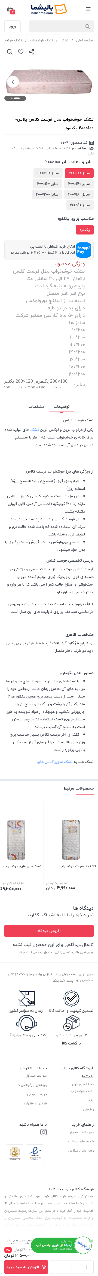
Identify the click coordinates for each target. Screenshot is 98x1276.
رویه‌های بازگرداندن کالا (31, 1085)
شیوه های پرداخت (81, 1141)
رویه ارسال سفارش (81, 1150)
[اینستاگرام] (43, 1132)
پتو (91, 1100)
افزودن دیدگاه (49, 930)
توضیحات (61, 406)
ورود (12, 26)
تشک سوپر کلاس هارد (55, 761)
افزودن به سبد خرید (23, 1266)
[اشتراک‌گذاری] (31, 51)
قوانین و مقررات (35, 1103)
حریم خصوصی (37, 1094)
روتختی (88, 1109)
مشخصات (36, 406)
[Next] (13, 82)
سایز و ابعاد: (82, 162)
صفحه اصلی (84, 40)
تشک (64, 40)
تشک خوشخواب (41, 40)
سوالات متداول (36, 1076)
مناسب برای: (82, 218)
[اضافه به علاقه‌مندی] (20, 51)
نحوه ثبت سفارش (81, 1132)
